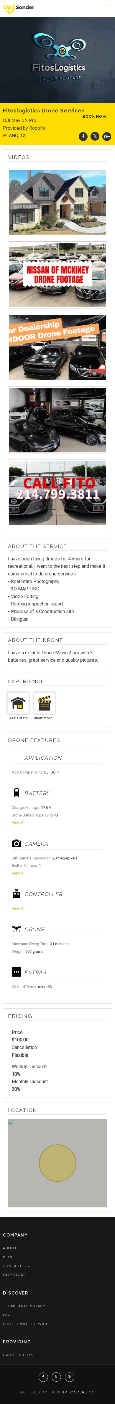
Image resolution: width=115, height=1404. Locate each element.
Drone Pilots (18, 1355)
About (10, 1248)
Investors (14, 1275)
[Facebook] (83, 136)
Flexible (20, 1055)
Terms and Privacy (24, 1306)
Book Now (95, 116)
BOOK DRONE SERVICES (27, 1324)
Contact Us (16, 1266)
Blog (8, 1257)
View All (18, 822)
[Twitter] (95, 136)
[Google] (106, 136)
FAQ (7, 1315)
